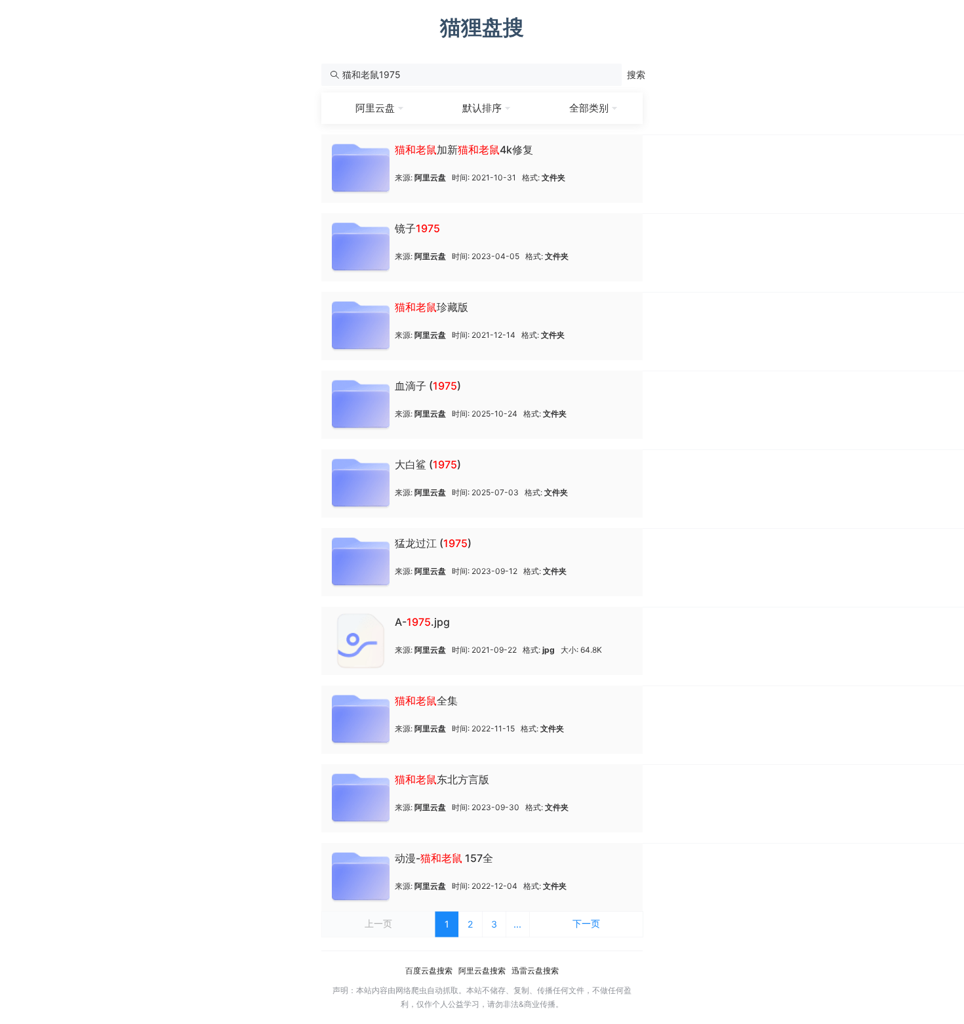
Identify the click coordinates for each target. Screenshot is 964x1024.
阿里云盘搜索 (482, 970)
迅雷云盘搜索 (535, 970)
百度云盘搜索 (428, 970)
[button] (636, 75)
